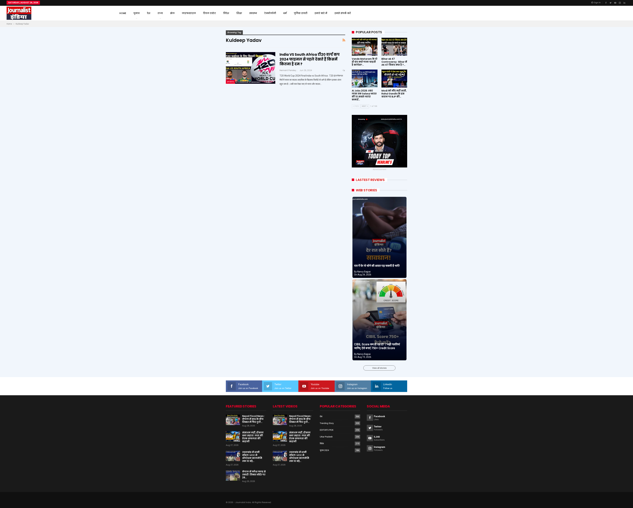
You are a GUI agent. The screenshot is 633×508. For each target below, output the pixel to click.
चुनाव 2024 (324, 450)
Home (122, 13)
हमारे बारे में (321, 13)
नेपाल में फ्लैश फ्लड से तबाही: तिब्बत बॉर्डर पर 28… (254, 474)
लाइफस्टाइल (189, 13)
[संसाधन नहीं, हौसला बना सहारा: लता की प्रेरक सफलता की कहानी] (233, 436)
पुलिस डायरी (300, 13)
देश (148, 13)
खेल (172, 13)
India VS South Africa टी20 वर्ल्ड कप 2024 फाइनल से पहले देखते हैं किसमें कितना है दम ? (310, 59)
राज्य (160, 13)
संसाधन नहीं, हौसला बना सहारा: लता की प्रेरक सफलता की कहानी (253, 437)
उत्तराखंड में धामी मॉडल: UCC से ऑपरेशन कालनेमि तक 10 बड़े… (252, 456)
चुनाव (136, 13)
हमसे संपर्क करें (342, 13)
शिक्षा (239, 13)
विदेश (226, 13)
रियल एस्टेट (209, 13)
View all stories (379, 368)
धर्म (285, 13)
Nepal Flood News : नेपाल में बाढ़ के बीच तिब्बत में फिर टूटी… (253, 419)
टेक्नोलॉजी (270, 13)
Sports (230, 81)
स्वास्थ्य (253, 13)
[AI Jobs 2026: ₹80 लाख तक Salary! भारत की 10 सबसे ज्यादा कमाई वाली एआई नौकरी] (364, 79)
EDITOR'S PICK (326, 430)
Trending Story (327, 423)
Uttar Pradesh (326, 436)
